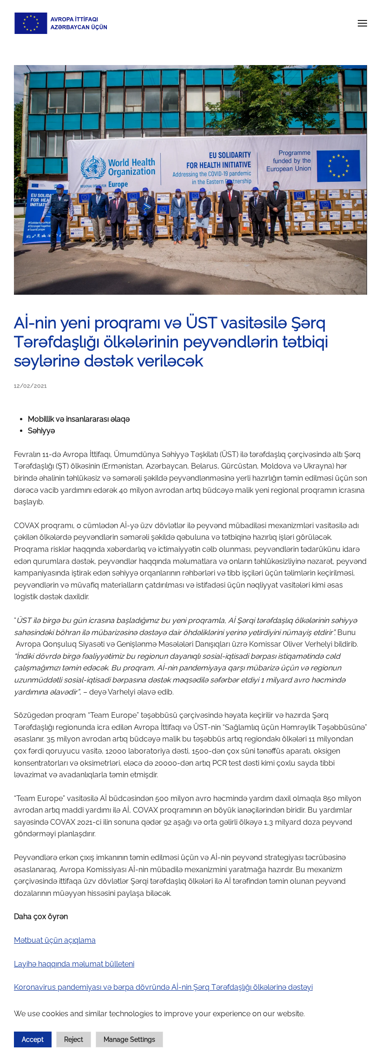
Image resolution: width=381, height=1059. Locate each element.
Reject (73, 1039)
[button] (362, 23)
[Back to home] (60, 23)
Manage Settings (129, 1039)
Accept (33, 1039)
